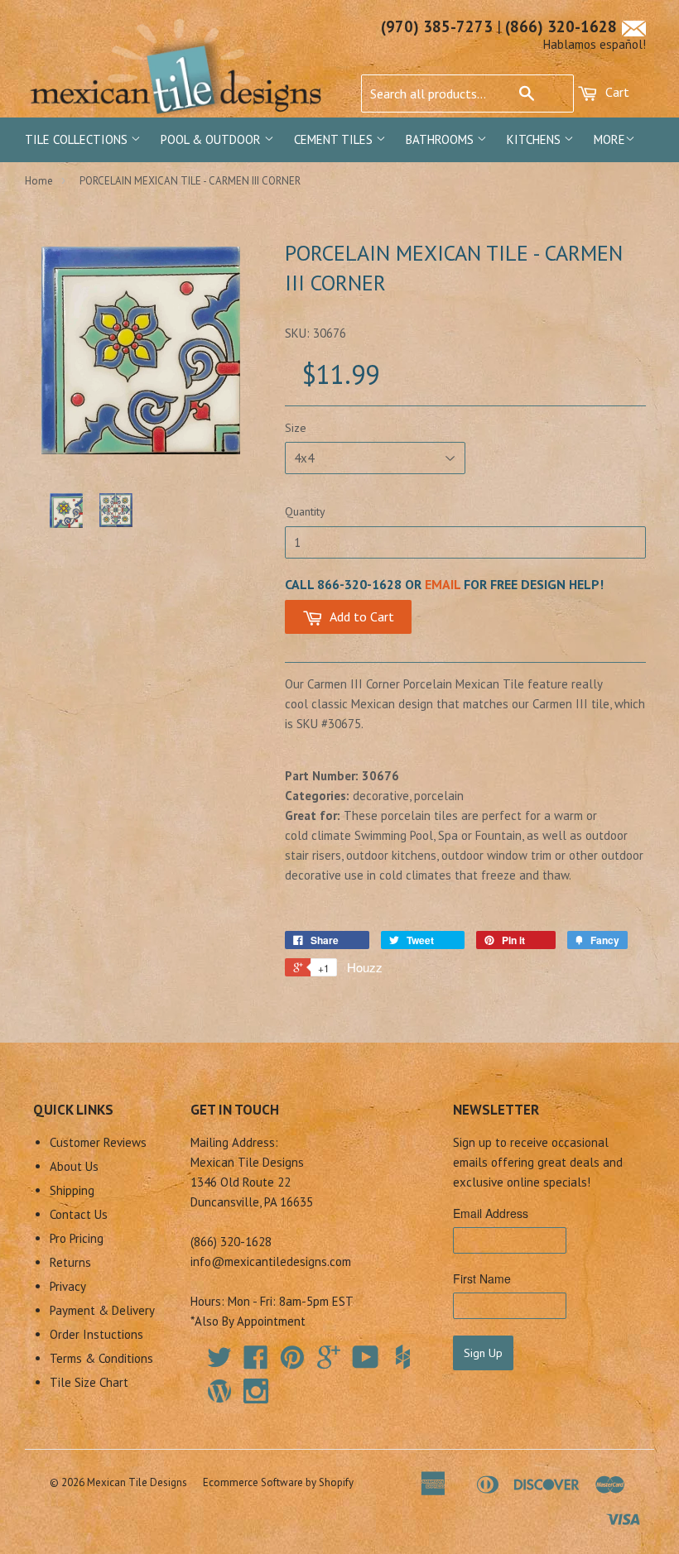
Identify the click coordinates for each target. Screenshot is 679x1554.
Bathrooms (441, 139)
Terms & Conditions (101, 1358)
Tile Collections (78, 139)
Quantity (305, 511)
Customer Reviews (98, 1142)
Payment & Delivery (102, 1310)
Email (442, 584)
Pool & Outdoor (212, 139)
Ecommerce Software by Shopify (278, 1482)
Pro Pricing (77, 1238)
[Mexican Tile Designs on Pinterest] (292, 1362)
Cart (615, 92)
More (609, 139)
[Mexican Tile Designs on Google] (328, 1362)
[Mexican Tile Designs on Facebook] (255, 1362)
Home (39, 181)
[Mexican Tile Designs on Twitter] (219, 1362)
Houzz (365, 967)
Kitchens (535, 139)
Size (295, 427)
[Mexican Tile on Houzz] (402, 1357)
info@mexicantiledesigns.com (270, 1261)
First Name (482, 1278)
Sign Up (483, 1352)
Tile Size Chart (89, 1382)
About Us (74, 1166)
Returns (70, 1262)
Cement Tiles (335, 139)
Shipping (72, 1190)
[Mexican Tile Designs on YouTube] (365, 1362)
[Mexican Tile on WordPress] (219, 1391)
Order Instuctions (96, 1334)
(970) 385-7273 (437, 26)
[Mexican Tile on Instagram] (255, 1391)
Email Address (490, 1213)
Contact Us (79, 1214)
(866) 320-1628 (561, 26)
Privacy (68, 1286)
